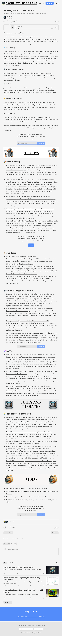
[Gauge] (56, 27)
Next (53, 533)
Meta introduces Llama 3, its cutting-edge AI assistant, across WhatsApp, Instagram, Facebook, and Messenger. (29, 310)
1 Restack (14, 522)
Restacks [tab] (13, 543)
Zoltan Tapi (9, 16)
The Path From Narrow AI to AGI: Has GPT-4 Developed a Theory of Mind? (22, 582)
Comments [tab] (7, 543)
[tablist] (10, 543)
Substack (23, 632)
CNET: (8, 489)
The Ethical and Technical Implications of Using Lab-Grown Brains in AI (21, 594)
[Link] (1, 161)
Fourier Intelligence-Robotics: (16, 497)
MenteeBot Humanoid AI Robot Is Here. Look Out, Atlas (29, 489)
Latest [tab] (9, 563)
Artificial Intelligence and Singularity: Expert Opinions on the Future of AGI (22, 569)
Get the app (38, 629)
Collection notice (40, 625)
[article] (31, 570)
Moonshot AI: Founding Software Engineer (20, 264)
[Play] (12, 27)
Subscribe (49, 3)
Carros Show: (10, 491)
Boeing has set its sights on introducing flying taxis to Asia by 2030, (27, 321)
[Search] (40, 3)
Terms (33, 625)
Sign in (57, 3)
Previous (9, 533)
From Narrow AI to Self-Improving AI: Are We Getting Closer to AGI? (21, 579)
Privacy (29, 625)
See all (6, 602)
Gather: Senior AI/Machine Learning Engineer (21, 256)
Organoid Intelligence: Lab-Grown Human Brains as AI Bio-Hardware (23, 591)
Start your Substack (27, 629)
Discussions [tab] (15, 563)
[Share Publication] (43, 3)
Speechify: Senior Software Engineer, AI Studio (21, 274)
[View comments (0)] (10, 21)
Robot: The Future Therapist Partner (38, 497)
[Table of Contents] (2, 318)
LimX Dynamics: (11, 500)
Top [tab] (5, 563)
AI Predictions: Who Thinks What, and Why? (18, 567)
